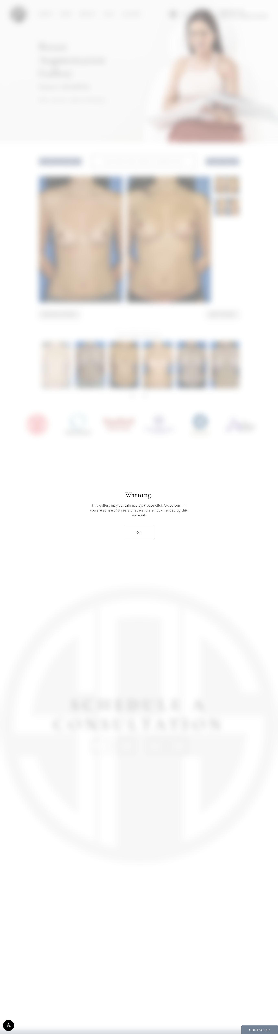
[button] (8, 1025)
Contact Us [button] (259, 1030)
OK (139, 532)
